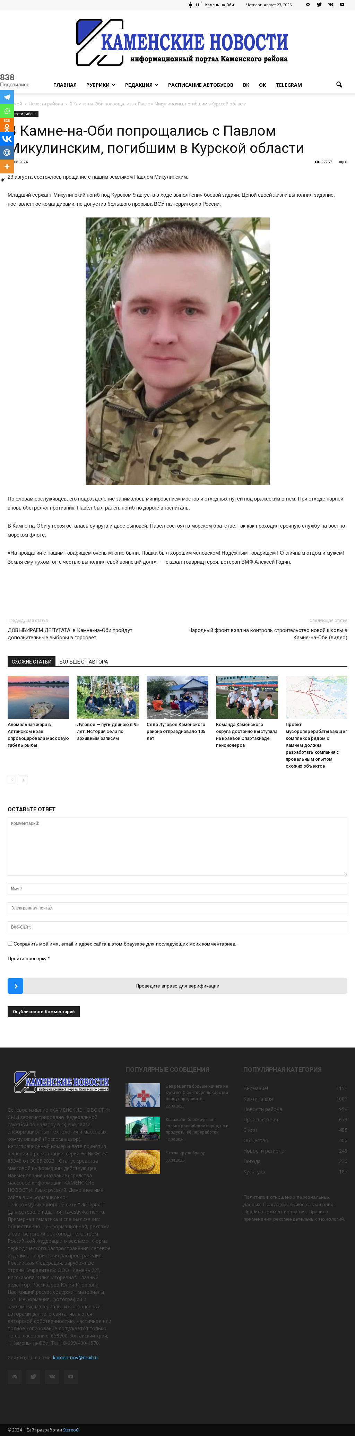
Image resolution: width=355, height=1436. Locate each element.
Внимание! (255, 1088)
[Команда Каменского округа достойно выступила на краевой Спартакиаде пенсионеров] (247, 697)
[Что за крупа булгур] (142, 1162)
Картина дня (258, 1098)
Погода (252, 1161)
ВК (246, 85)
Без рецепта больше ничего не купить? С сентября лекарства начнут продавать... (197, 1092)
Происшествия (260, 1119)
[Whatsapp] (7, 111)
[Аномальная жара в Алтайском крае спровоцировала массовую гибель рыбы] (38, 697)
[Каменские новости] (177, 43)
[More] (7, 166)
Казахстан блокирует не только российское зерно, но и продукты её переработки (197, 1126)
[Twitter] (319, 5)
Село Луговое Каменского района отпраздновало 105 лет (176, 731)
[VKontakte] (331, 5)
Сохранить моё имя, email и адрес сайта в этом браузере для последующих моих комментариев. (125, 944)
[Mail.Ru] (7, 153)
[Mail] (308, 5)
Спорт (250, 1130)
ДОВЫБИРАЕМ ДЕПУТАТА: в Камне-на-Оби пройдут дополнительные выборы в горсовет (70, 634)
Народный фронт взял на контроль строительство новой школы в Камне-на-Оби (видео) (268, 634)
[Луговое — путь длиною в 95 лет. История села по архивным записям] (108, 697)
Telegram (289, 85)
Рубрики (98, 85)
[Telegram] (7, 97)
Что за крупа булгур (186, 1153)
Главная (65, 85)
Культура (254, 1171)
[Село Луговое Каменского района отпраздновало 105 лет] (177, 697)
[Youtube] (342, 5)
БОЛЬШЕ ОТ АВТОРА (84, 662)
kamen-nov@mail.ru (75, 1357)
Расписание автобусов (200, 85)
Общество (255, 1140)
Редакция (139, 85)
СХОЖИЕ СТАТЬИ (31, 662)
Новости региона (263, 1150)
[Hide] (3, 180)
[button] (339, 85)
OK (262, 85)
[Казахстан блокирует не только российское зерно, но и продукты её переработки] (142, 1128)
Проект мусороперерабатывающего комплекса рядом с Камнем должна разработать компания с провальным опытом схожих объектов (318, 745)
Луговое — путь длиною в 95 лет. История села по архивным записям (108, 731)
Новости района (23, 113)
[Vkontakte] (7, 139)
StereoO (71, 1430)
